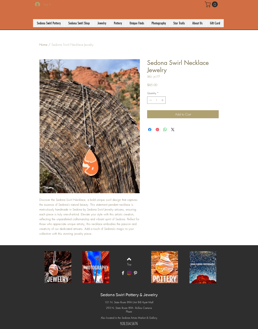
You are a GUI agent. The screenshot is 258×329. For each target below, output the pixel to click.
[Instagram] (129, 273)
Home (43, 44)
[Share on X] (172, 129)
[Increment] (162, 100)
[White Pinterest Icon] (135, 273)
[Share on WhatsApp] (165, 129)
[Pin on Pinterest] (157, 129)
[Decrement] (150, 100)
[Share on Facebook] (149, 129)
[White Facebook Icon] (123, 273)
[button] (212, 4)
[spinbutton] (156, 100)
